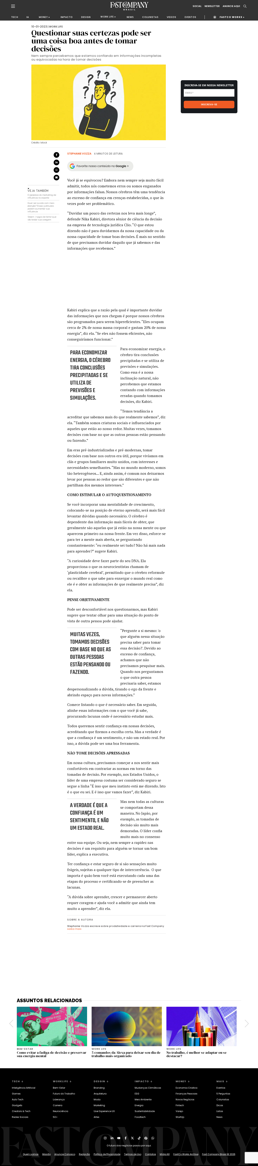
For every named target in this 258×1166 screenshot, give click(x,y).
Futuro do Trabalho (64, 1093)
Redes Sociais (20, 1117)
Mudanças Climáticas (148, 1087)
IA (27, 17)
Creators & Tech (21, 1111)
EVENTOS (190, 17)
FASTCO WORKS (231, 17)
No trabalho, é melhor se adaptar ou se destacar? (196, 1054)
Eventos (220, 1087)
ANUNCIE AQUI (231, 6)
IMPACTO (67, 17)
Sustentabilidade (145, 1111)
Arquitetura (100, 1093)
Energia (139, 1105)
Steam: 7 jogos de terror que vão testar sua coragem (42, 218)
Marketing (99, 1105)
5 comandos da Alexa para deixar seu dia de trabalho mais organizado (126, 1054)
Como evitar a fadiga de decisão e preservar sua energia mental (51, 1054)
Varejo (179, 1111)
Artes (96, 1117)
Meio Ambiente (143, 1099)
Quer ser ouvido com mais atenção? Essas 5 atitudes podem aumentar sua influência (41, 207)
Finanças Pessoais (186, 1093)
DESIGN (86, 17)
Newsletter (212, 6)
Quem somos (31, 1154)
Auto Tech (17, 1099)
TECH (14, 17)
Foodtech (140, 1117)
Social (197, 6)
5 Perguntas (223, 1093)
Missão (46, 1154)
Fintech (180, 1105)
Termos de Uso (132, 1154)
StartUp (180, 1117)
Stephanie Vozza (79, 153)
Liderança (59, 1099)
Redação (84, 1154)
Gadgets (17, 1105)
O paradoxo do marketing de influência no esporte (42, 196)
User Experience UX (104, 1111)
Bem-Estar (59, 1087)
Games (16, 1093)
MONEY (43, 17)
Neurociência (60, 1111)
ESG (137, 1093)
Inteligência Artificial (23, 1087)
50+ (55, 1117)
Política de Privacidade (107, 1154)
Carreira (57, 1105)
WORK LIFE (107, 16)
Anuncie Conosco (64, 1154)
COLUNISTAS (150, 17)
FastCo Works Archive (185, 1154)
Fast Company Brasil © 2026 (218, 1154)
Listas (219, 1111)
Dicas (219, 1105)
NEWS (130, 17)
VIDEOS (171, 17)
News (219, 1117)
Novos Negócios (185, 1099)
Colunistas (222, 1099)
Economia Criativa (186, 1087)
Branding (99, 1087)
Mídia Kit (165, 1154)
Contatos (150, 1154)
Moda (97, 1099)
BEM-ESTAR (25, 1049)
